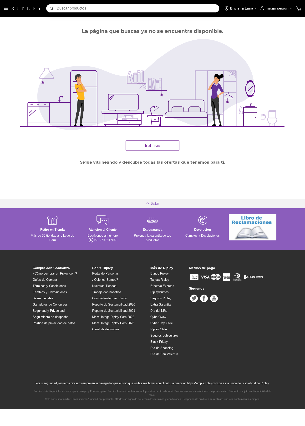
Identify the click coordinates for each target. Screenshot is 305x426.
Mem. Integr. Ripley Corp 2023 (113, 323)
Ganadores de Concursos (50, 304)
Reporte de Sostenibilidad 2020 (113, 304)
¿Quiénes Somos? (105, 279)
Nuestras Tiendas (104, 286)
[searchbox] (138, 8)
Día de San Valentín (164, 354)
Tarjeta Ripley (159, 279)
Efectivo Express (162, 286)
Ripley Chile (158, 329)
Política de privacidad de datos (54, 323)
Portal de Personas (105, 273)
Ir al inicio (152, 145)
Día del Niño (158, 310)
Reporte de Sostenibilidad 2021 (113, 310)
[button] (298, 8)
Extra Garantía (160, 304)
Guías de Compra (45, 279)
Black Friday (159, 341)
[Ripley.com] (26, 8)
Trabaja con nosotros (106, 292)
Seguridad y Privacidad (49, 310)
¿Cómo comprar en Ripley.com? (55, 273)
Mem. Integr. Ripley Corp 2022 (113, 317)
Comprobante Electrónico (109, 298)
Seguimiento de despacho (50, 317)
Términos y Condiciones (49, 286)
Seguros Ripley (160, 298)
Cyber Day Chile (161, 323)
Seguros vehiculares (164, 335)
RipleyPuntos (159, 292)
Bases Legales (43, 298)
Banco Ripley (159, 273)
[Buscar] (51, 8)
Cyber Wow (158, 317)
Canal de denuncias (105, 329)
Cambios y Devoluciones (50, 292)
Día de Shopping (161, 348)
